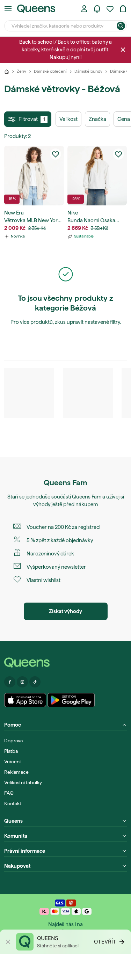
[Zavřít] (123, 50)
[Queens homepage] (36, 8)
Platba (11, 751)
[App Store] (25, 700)
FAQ (9, 793)
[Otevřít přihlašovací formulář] (84, 9)
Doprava (13, 740)
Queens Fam (86, 497)
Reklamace (16, 772)
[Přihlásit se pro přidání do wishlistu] (55, 154)
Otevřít (105, 941)
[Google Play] (71, 700)
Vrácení (12, 761)
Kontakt (12, 803)
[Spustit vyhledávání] (121, 26)
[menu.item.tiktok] (35, 681)
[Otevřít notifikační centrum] (97, 9)
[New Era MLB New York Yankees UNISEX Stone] (34, 175)
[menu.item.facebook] (9, 681)
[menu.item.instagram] (22, 681)
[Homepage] (65, 663)
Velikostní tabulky (23, 782)
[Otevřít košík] (123, 9)
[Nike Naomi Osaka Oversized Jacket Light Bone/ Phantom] (97, 175)
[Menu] (8, 9)
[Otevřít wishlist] (110, 9)
